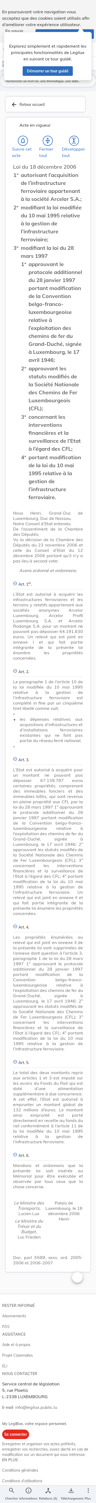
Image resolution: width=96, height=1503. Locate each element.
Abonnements (14, 1316)
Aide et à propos (16, 1344)
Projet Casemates (17, 1355)
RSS (6, 1326)
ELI (4, 1366)
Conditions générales (20, 1470)
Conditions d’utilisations (22, 1481)
